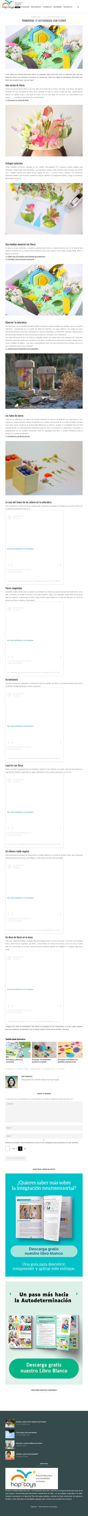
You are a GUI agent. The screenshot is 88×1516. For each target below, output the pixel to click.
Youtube (63, 1397)
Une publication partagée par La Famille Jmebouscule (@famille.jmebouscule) (33, 758)
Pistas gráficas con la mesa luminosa (26, 1432)
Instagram (37, 1397)
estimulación (49, 1069)
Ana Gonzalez (26, 1076)
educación (35, 1069)
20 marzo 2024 (22, 1456)
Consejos (47, 7)
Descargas (36, 7)
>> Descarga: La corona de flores (17, 100)
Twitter (24, 1397)
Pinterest (50, 1397)
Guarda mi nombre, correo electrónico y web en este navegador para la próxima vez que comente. (42, 1142)
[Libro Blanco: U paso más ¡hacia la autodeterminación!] (44, 1333)
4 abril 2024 (21, 1446)
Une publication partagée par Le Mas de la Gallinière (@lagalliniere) (30, 930)
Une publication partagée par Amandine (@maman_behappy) (28, 672)
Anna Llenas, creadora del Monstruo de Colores (29, 1443)
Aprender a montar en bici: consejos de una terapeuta (31, 1421)
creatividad (23, 1069)
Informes (57, 7)
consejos (11, 1069)
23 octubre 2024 (23, 1424)
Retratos (68, 7)
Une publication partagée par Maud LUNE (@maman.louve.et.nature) (30, 844)
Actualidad (24, 7)
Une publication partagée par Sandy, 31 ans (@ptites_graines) (28, 581)
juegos (61, 1069)
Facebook (11, 1397)
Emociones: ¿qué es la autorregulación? (27, 1454)
